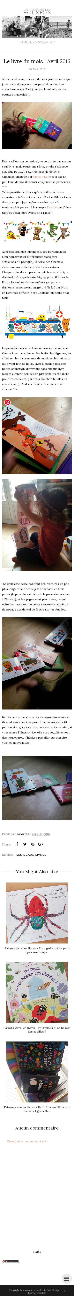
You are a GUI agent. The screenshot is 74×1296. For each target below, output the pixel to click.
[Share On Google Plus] (40, 844)
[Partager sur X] (25, 844)
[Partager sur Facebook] (17, 844)
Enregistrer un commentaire (27, 1141)
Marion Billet (42, 176)
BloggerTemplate (37, 1293)
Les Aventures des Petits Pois (35, 1290)
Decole (52, 207)
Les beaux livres (31, 854)
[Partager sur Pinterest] (32, 844)
